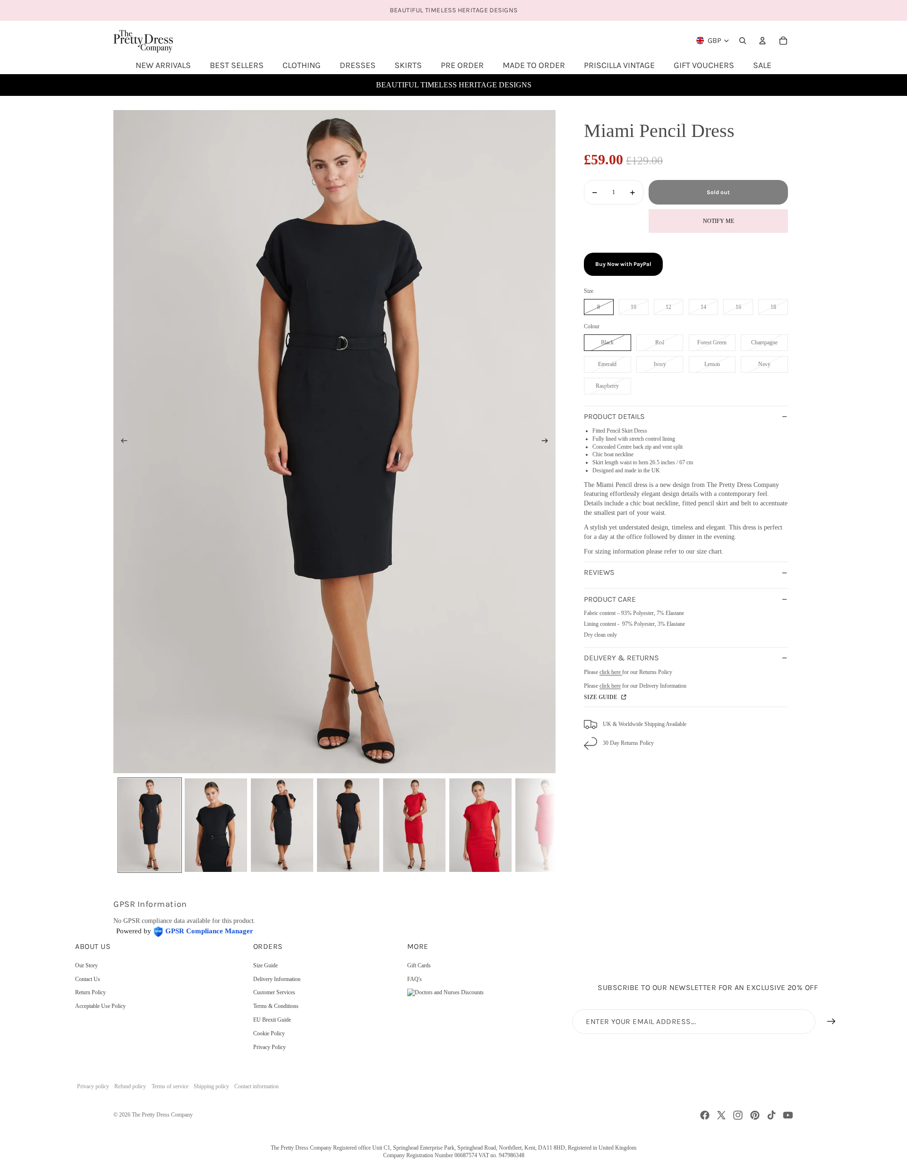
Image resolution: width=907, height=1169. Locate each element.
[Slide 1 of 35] (150, 825)
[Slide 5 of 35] (414, 825)
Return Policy (90, 992)
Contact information (256, 1086)
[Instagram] (738, 1115)
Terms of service (170, 1086)
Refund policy (130, 1086)
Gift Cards (419, 965)
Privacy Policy (269, 1047)
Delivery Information (276, 979)
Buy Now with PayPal (623, 264)
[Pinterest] (755, 1115)
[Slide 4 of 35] (348, 825)
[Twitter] (721, 1115)
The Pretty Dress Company (162, 1114)
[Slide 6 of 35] (480, 825)
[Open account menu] (762, 40)
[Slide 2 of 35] (216, 825)
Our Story (86, 965)
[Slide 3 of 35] (282, 825)
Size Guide (265, 965)
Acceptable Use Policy (100, 1006)
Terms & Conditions (276, 1006)
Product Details (614, 416)
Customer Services (274, 992)
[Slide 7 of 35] (546, 825)
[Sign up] (831, 1021)
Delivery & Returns (621, 658)
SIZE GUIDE (601, 697)
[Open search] (742, 40)
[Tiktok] (771, 1115)
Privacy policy (93, 1086)
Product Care (610, 599)
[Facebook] (704, 1115)
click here (610, 672)
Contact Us (87, 979)
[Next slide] (548, 441)
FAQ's (414, 979)
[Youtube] (788, 1115)
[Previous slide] (121, 441)
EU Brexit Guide (272, 1019)
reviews (599, 572)
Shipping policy (211, 1086)
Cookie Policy (269, 1033)
